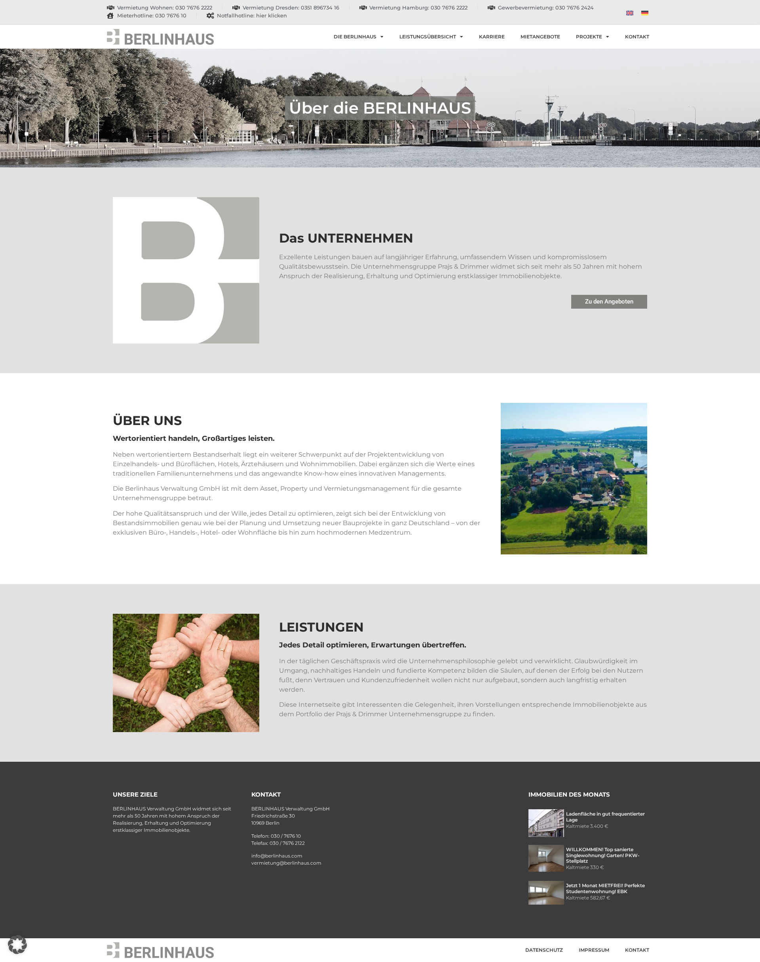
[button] (17, 944)
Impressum (594, 950)
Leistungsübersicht (427, 37)
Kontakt (637, 37)
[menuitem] (629, 12)
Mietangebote (540, 37)
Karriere (492, 37)
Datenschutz (544, 950)
